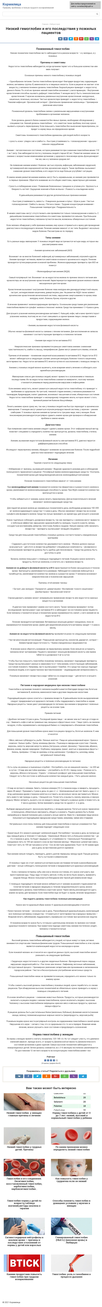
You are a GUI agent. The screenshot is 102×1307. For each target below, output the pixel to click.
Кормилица (12, 4)
